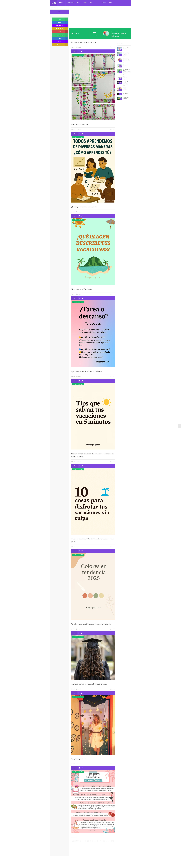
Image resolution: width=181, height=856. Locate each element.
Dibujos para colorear (125, 77)
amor (59, 22)
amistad (60, 19)
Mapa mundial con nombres (126, 65)
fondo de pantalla (59, 28)
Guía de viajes (70, 2)
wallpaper (59, 44)
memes (59, 38)
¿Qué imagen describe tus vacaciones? (84, 207)
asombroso (75, 55)
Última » (112, 841)
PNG (96, 2)
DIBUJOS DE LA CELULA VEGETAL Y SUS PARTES (126, 71)
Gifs (91, 2)
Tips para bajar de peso (79, 759)
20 (100, 841)
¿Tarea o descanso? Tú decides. (81, 289)
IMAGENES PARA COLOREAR (59, 35)
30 (103, 841)
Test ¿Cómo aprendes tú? (79, 124)
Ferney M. (79, 47)
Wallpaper (103, 2)
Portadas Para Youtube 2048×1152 (126, 83)
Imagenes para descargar (126, 98)
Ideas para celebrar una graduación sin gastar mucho (89, 684)
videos (59, 41)
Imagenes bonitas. (125, 88)
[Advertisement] (101, 17)
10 (97, 841)
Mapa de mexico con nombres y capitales (126, 54)
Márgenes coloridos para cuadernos (83, 42)
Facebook (85, 2)
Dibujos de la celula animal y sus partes (126, 60)
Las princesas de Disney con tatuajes (118, 34)
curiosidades (80, 55)
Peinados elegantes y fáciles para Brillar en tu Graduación (91, 624)
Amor (78, 2)
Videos (110, 2)
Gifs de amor (125, 93)
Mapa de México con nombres (126, 48)
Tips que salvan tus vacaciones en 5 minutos (86, 371)
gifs (60, 31)
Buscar (59, 12)
